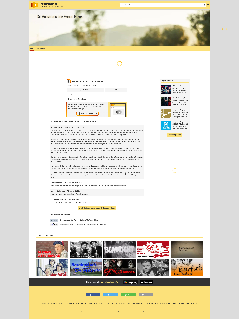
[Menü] (208, 5)
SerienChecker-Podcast (84, 303)
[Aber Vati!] (52, 268)
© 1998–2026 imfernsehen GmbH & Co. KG (55, 303)
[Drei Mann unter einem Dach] (86, 249)
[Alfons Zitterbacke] (52, 249)
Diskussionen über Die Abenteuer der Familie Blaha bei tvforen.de (83, 224)
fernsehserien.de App (110, 282)
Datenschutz (132, 303)
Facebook (181, 303)
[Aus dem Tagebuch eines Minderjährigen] (153, 268)
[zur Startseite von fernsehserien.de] (34, 5)
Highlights (166, 81)
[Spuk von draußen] (119, 268)
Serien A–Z (105, 303)
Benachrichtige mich (89, 113)
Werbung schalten (165, 303)
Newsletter (97, 303)
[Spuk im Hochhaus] (153, 249)
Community (40, 48)
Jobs (156, 303)
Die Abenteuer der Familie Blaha (52, 6)
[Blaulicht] (119, 249)
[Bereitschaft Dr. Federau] (86, 268)
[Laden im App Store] (146, 282)
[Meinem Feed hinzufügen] (68, 81)
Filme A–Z (114, 303)
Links (174, 303)
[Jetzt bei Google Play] (130, 282)
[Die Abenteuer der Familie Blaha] (117, 109)
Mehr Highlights (175, 135)
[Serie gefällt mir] (85, 90)
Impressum (122, 303)
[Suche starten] (204, 5)
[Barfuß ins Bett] (187, 268)
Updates (73, 303)
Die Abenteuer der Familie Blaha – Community (72, 122)
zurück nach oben (191, 303)
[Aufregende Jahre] (187, 249)
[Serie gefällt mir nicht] (116, 90)
